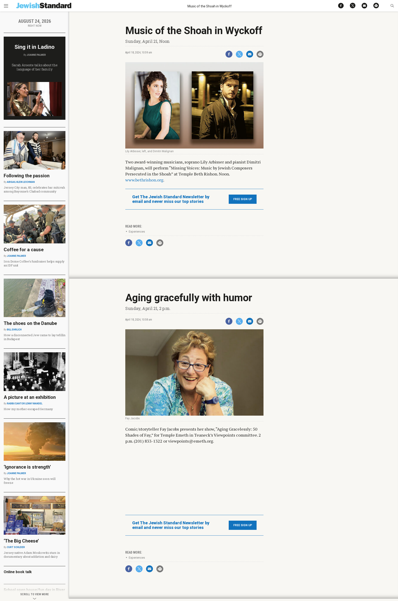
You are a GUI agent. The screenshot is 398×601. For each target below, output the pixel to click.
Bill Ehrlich (14, 329)
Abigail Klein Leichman (21, 182)
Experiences (137, 231)
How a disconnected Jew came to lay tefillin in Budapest (34, 337)
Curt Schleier (16, 547)
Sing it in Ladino (35, 47)
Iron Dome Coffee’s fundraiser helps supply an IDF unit (34, 263)
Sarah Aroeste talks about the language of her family (35, 67)
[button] (392, 6)
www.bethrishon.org (144, 180)
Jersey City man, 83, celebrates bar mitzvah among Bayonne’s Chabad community (34, 189)
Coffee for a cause (24, 249)
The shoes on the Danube (30, 323)
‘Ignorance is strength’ (27, 467)
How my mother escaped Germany (28, 409)
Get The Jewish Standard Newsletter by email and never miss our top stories (170, 199)
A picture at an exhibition (30, 397)
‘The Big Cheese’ (21, 541)
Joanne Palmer (36, 55)
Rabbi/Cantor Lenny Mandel (24, 403)
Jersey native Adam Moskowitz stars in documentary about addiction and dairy (32, 555)
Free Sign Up (242, 199)
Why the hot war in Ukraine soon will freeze (30, 481)
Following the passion (27, 175)
